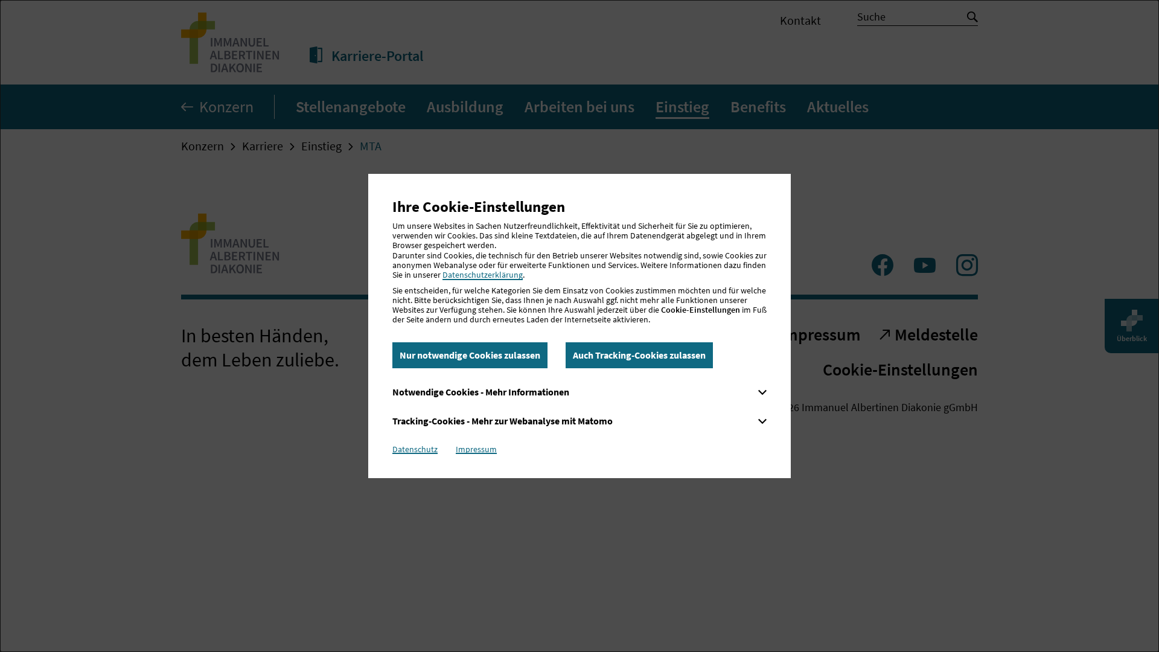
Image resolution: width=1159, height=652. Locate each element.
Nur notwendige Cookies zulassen (470, 355)
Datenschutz (415, 449)
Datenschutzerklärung (482, 274)
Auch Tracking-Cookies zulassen (639, 355)
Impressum (476, 449)
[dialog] (579, 326)
